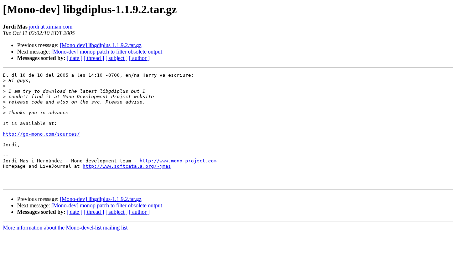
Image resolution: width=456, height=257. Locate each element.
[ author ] (139, 58)
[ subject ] (116, 58)
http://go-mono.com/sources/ (41, 134)
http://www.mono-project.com (178, 160)
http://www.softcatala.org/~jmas (127, 166)
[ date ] (74, 58)
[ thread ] (94, 58)
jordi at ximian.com (50, 27)
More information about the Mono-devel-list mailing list (65, 228)
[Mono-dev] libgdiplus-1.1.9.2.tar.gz (100, 45)
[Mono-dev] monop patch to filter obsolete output (106, 52)
